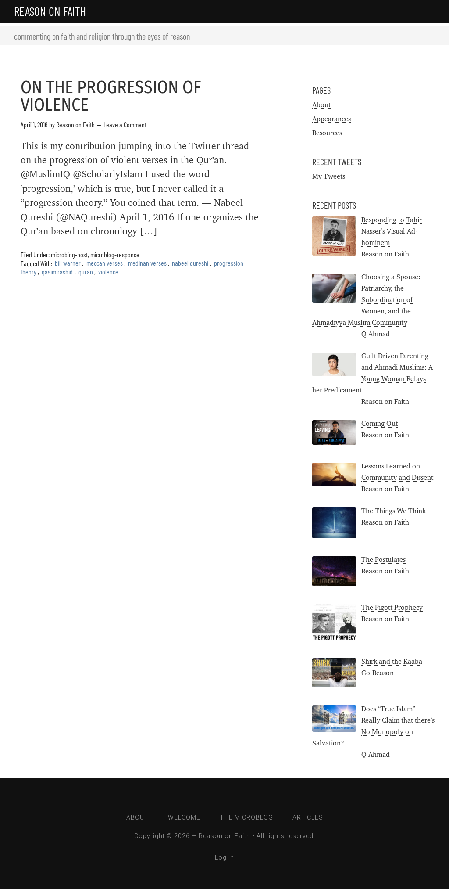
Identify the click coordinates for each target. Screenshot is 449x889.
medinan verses (147, 263)
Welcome (184, 817)
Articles (307, 817)
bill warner (68, 263)
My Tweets (328, 176)
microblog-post (69, 254)
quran (85, 271)
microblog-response (114, 254)
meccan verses (104, 263)
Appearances (331, 118)
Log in (224, 857)
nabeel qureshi (190, 263)
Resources (327, 133)
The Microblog (246, 817)
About (321, 104)
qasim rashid (57, 271)
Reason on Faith (50, 11)
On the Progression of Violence (111, 96)
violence (108, 271)
